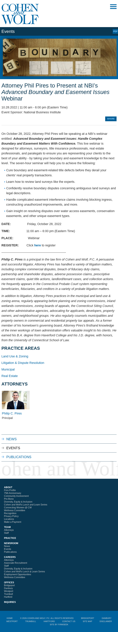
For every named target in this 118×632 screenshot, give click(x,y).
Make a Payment (12, 522)
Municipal (8, 369)
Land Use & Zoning (14, 356)
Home (10, 618)
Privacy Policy (11, 516)
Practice (10, 538)
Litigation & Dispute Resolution (22, 363)
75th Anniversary (12, 493)
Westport (8, 591)
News (11, 439)
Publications (18, 457)
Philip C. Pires (12, 413)
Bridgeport (9, 585)
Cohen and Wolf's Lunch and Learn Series (25, 504)
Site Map (87, 621)
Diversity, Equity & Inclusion (18, 502)
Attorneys (9, 530)
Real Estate (9, 376)
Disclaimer (106, 621)
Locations (9, 519)
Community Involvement (16, 496)
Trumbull (8, 594)
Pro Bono (9, 499)
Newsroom (11, 543)
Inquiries (10, 602)
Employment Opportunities (17, 574)
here (37, 245)
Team (7, 527)
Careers (10, 557)
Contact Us (68, 621)
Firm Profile (10, 490)
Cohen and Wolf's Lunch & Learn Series (24, 571)
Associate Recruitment (15, 563)
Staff (6, 533)
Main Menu (113, 6)
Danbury (8, 588)
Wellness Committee (14, 510)
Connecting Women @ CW (18, 507)
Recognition (10, 513)
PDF (115, 31)
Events (13, 448)
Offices (9, 582)
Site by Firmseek (59, 624)
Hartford (8, 597)
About (8, 487)
